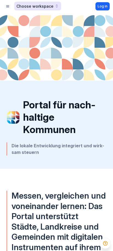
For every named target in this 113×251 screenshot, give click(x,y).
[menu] (7, 6)
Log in (103, 6)
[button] (37, 6)
